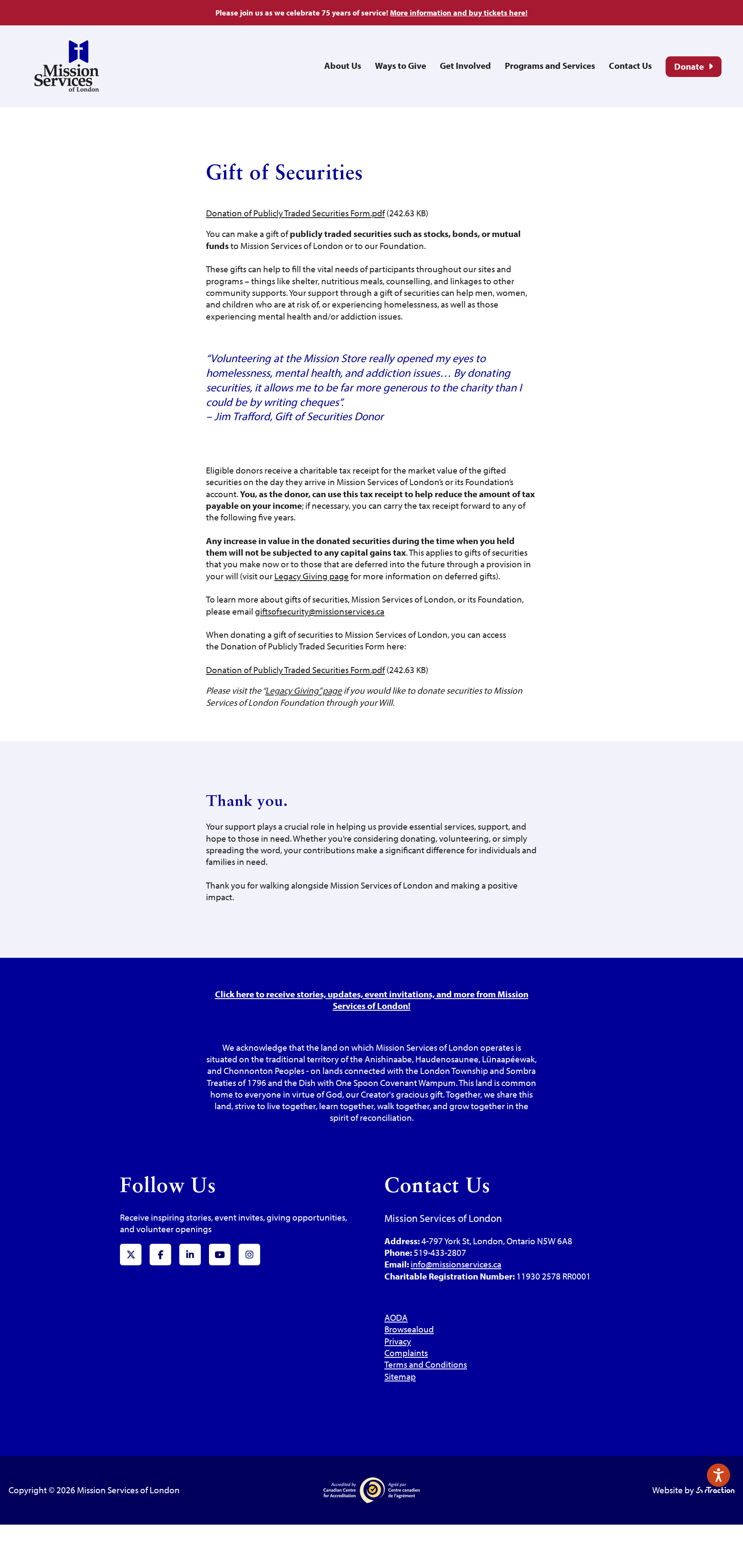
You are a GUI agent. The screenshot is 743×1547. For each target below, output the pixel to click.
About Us (342, 65)
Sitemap (400, 1376)
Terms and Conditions (425, 1364)
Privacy (397, 1341)
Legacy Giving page (311, 575)
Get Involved (465, 65)
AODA (396, 1317)
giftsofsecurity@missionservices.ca (319, 611)
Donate (689, 66)
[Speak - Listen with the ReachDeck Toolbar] (718, 1475)
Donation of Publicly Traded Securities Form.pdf (295, 212)
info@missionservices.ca (456, 1264)
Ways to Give (400, 65)
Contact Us (630, 65)
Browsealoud (409, 1329)
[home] (66, 88)
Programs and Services (550, 65)
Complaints (406, 1352)
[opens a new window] (715, 1489)
